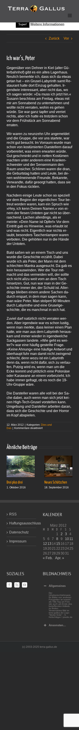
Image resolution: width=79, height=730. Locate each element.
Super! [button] (22, 24)
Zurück (54, 38)
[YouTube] (24, 585)
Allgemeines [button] (57, 586)
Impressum (17, 541)
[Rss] (17, 585)
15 (58, 544)
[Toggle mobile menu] (70, 15)
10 (67, 539)
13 (49, 544)
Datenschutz (19, 532)
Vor (66, 38)
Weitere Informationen (47, 24)
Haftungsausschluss (21, 523)
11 (71, 539)
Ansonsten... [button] (57, 625)
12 (45, 544)
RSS (13, 514)
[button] (10, 472)
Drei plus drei (15, 482)
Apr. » (59, 558)
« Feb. (48, 558)
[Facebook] (9, 585)
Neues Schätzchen (55, 482)
